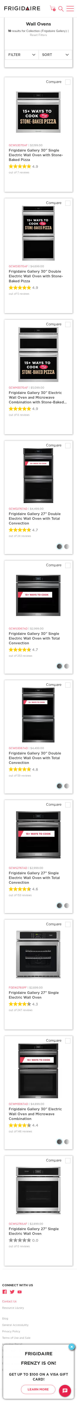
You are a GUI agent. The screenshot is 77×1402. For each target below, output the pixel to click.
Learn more (38, 1389)
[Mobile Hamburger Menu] (70, 6)
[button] (61, 9)
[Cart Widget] (53, 8)
